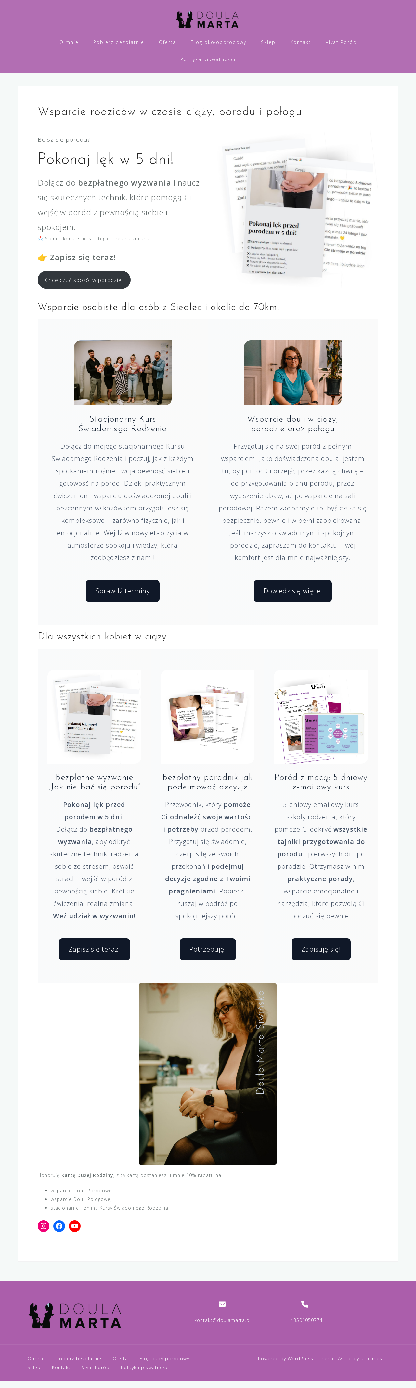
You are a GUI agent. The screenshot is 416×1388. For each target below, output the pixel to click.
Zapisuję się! (321, 949)
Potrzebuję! (207, 949)
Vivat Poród (341, 42)
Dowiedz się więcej (293, 591)
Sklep (268, 42)
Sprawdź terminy (123, 591)
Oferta (167, 42)
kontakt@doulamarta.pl (222, 1320)
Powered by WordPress (285, 1358)
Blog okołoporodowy (218, 42)
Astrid (345, 1358)
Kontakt (300, 42)
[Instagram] (43, 1226)
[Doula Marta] (76, 1315)
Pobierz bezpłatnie (118, 42)
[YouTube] (75, 1226)
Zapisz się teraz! (94, 949)
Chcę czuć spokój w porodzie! (84, 280)
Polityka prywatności (208, 59)
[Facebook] (59, 1226)
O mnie (69, 42)
